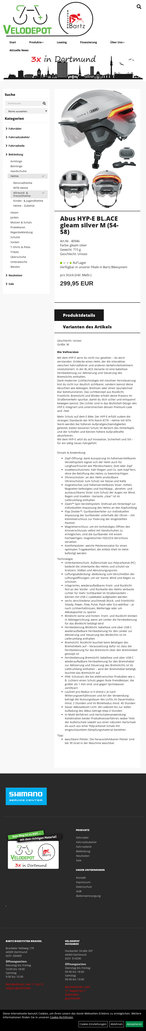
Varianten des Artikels (87, 326)
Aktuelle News (19, 50)
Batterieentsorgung (88, 896)
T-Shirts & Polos (20, 247)
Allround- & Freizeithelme (22, 194)
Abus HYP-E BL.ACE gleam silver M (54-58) (89, 225)
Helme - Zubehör (24, 205)
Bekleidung (16, 154)
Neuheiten (15, 275)
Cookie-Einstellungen (93, 1024)
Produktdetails (79, 315)
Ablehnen (116, 1024)
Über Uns (116, 42)
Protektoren (17, 227)
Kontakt (81, 877)
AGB (78, 891)
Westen (15, 267)
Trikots (14, 252)
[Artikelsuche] (139, 7)
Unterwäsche (18, 262)
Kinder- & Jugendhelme (28, 201)
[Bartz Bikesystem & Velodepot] (48, 19)
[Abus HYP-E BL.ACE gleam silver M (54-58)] (97, 129)
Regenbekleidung (21, 232)
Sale (11, 284)
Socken (14, 242)
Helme (14, 176)
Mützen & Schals (21, 222)
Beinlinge (16, 166)
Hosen (14, 212)
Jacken (14, 217)
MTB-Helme (20, 188)
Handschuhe (18, 171)
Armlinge (16, 161)
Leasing (62, 42)
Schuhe (15, 237)
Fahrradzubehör (19, 137)
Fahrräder (15, 128)
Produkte (35, 42)
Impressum (83, 882)
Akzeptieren (134, 1024)
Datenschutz (84, 886)
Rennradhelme (22, 183)
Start (13, 42)
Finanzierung (88, 42)
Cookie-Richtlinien (61, 1017)
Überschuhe (18, 257)
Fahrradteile (17, 145)
